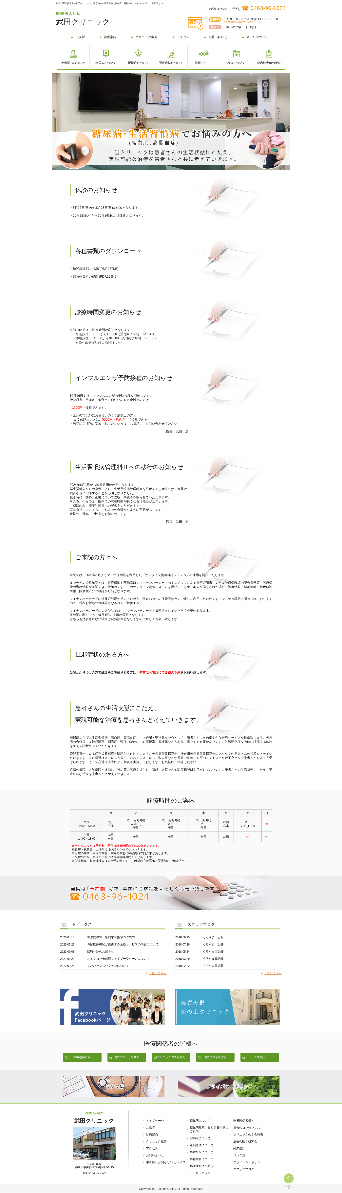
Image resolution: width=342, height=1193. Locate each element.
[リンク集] (113, 1096)
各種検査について (202, 1159)
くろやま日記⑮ (213, 937)
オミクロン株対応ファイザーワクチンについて (118, 958)
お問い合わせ (217, 37)
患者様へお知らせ (73, 62)
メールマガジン (257, 37)
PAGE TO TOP (289, 1186)
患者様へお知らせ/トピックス (165, 1162)
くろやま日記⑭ (213, 944)
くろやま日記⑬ (213, 951)
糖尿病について (105, 62)
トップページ (155, 1120)
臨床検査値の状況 (269, 62)
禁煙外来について (202, 1152)
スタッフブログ (243, 1169)
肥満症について (138, 62)
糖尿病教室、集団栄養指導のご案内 (111, 937)
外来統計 (259, 1057)
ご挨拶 (80, 37)
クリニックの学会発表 (171, 1057)
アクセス (183, 37)
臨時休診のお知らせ (100, 951)
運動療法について (171, 62)
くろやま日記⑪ (213, 965)
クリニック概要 (146, 37)
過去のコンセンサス (126, 1057)
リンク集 (239, 1155)
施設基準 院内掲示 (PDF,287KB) (95, 268)
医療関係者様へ (82, 1057)
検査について (236, 62)
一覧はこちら (158, 973)
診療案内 (110, 37)
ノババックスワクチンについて (108, 965)
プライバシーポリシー (248, 1162)
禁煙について (204, 62)
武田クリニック (83, 22)
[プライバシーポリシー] (228, 1096)
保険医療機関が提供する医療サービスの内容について (123, 944)
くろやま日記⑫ (213, 958)
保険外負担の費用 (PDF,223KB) (95, 276)
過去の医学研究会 (215, 1057)
